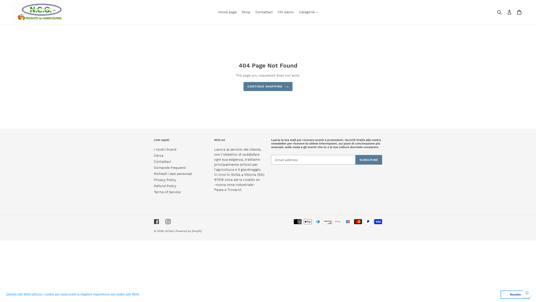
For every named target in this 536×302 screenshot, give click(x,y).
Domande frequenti (170, 168)
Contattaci (162, 162)
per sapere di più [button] (153, 294)
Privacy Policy (165, 180)
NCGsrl (169, 231)
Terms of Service (167, 192)
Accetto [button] (515, 294)
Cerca (158, 156)
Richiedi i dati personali (173, 174)
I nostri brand (165, 149)
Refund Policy (165, 186)
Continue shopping (264, 86)
